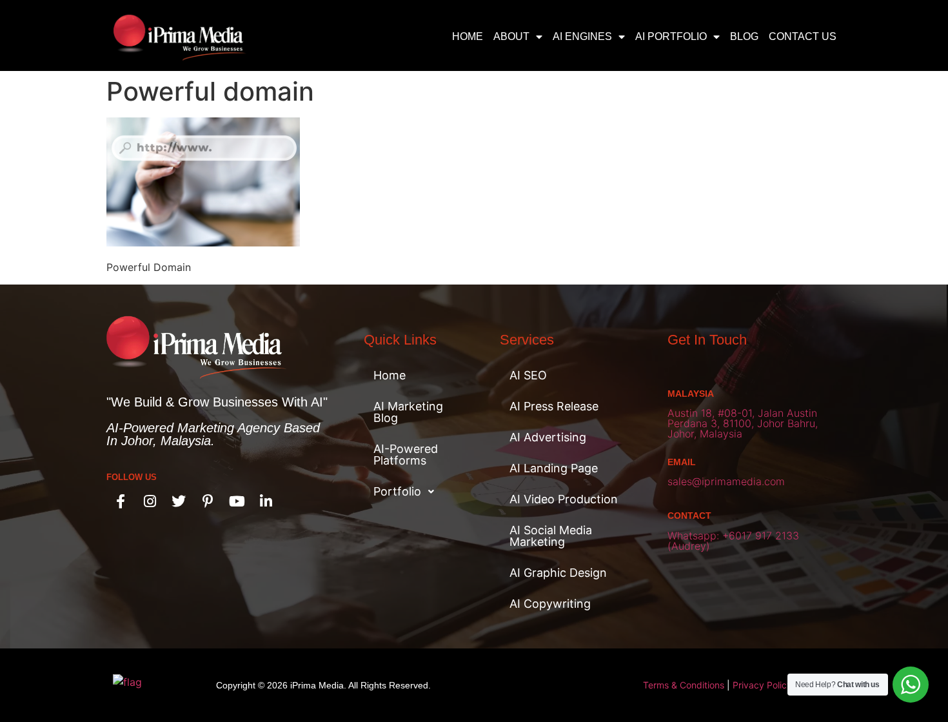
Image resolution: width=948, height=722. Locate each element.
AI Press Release (553, 406)
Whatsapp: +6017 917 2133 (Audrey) (733, 540)
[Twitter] (178, 501)
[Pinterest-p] (207, 501)
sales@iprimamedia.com (726, 481)
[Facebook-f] (120, 501)
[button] (416, 491)
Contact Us (802, 36)
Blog (744, 36)
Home (467, 36)
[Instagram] (149, 501)
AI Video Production (563, 499)
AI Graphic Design (558, 572)
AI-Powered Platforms (405, 454)
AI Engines (582, 36)
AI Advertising (547, 437)
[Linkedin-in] (266, 501)
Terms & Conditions (683, 684)
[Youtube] (236, 501)
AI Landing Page (553, 468)
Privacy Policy (762, 684)
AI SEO (528, 375)
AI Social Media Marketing (550, 535)
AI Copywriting (550, 603)
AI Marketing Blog (408, 412)
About (511, 36)
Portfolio (397, 491)
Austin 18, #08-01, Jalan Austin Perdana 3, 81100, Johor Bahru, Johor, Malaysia (742, 423)
